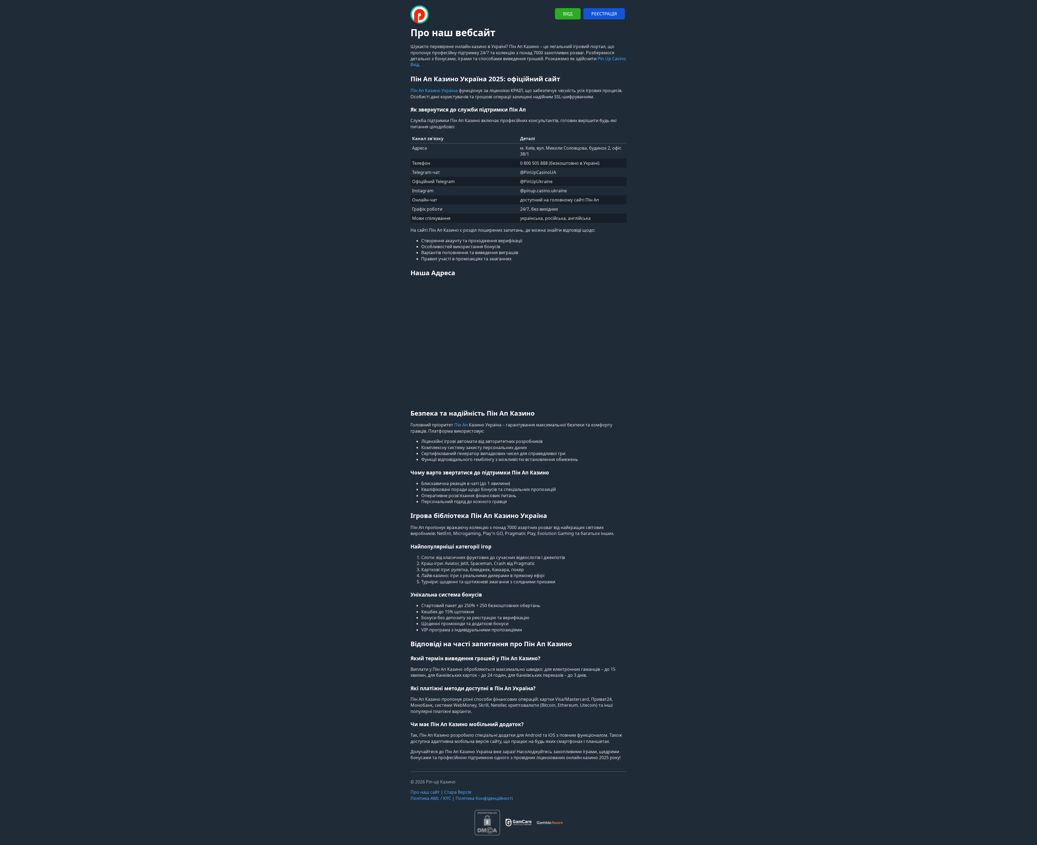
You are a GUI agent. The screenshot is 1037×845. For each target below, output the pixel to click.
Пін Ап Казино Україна (434, 90)
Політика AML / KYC (430, 798)
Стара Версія (457, 792)
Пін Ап (461, 425)
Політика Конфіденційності (484, 798)
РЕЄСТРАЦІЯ (604, 14)
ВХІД (568, 14)
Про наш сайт (425, 792)
